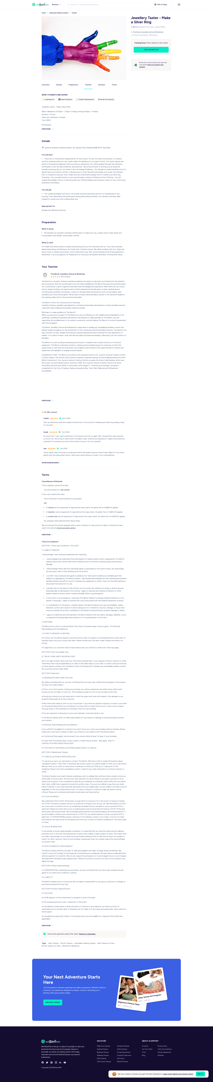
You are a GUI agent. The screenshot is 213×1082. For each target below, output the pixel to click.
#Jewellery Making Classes (85, 943)
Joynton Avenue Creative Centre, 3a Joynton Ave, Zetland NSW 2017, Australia (77, 148)
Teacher (88, 85)
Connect (145, 1046)
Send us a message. (87, 934)
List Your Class (147, 1049)
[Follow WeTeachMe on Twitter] (47, 1062)
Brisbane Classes (103, 1052)
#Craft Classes (67, 943)
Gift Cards (120, 1058)
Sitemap (161, 1055)
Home (44, 13)
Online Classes (122, 1049)
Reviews (101, 85)
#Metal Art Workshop (70, 946)
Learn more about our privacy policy (178, 1074)
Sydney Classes (102, 1049)
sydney (74, 13)
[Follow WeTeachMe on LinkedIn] (60, 1062)
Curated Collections (124, 1055)
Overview (45, 85)
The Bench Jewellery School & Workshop (148, 32)
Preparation (73, 85)
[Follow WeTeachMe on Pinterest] (51, 1062)
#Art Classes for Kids (105, 943)
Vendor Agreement (164, 1052)
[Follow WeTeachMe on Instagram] (56, 1062)
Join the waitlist (151, 50)
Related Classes (122, 1061)
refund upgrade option (66, 528)
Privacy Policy (162, 1046)
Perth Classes (101, 1058)
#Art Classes (53, 943)
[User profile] (179, 4)
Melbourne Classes (103, 1046)
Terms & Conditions (165, 1049)
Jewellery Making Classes (58, 13)
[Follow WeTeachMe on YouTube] (64, 1062)
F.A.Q (144, 1052)
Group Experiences (123, 1052)
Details (59, 85)
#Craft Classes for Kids (51, 946)
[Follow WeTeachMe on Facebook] (42, 1062)
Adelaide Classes (103, 1055)
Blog (143, 1055)
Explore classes (52, 1002)
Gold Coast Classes (104, 1061)
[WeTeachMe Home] (63, 1041)
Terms (114, 85)
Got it (200, 1074)
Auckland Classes (123, 1046)
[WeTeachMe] (40, 4)
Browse (55, 4)
